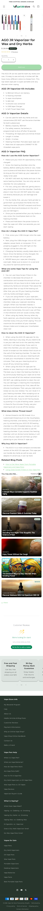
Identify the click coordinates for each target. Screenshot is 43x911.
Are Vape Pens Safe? (11, 771)
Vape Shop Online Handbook (15, 736)
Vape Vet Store (12, 903)
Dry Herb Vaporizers (11, 850)
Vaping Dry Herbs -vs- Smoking (16, 815)
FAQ (5, 709)
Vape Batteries (9, 873)
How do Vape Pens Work (13, 767)
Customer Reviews (11, 723)
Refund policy (36, 903)
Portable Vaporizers (11, 864)
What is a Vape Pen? (11, 758)
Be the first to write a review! (21, 647)
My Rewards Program (12, 705)
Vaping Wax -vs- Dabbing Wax (15, 820)
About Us (7, 714)
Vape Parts (8, 877)
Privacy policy (11, 906)
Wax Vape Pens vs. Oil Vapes (14, 785)
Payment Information (12, 727)
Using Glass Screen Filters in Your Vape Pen (23, 470)
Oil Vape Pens (9, 855)
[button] (4, 6)
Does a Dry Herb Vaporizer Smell (16, 829)
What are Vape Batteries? (13, 762)
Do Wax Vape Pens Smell (13, 833)
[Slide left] (17, 36)
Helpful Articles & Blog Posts (15, 718)
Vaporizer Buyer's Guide (13, 794)
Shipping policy (33, 906)
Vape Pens (8, 846)
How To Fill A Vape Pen (12, 776)
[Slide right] (26, 36)
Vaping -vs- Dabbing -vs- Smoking (17, 811)
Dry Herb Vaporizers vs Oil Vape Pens (18, 780)
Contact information (22, 909)
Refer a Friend (9, 745)
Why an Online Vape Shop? (14, 732)
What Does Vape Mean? (13, 806)
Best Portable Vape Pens (13, 882)
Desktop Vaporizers (11, 868)
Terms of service (22, 906)
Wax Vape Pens (9, 859)
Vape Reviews (9, 789)
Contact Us (8, 741)
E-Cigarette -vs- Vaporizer (14, 824)
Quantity (5, 56)
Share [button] (6, 603)
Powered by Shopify (23, 903)
